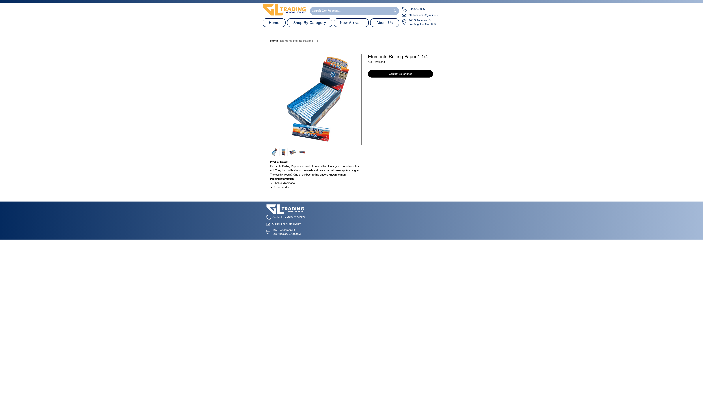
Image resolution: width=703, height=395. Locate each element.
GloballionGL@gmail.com (424, 15)
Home (274, 40)
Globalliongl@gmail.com (286, 223)
